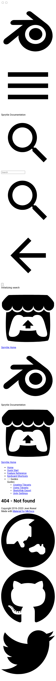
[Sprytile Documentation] (28, 57)
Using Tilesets (20, 487)
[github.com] (28, 623)
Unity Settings (20, 493)
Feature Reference (17, 473)
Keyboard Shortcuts (17, 476)
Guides (14, 479)
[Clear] (2, 284)
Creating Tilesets (22, 484)
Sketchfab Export (22, 490)
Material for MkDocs (23, 511)
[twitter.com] (28, 678)
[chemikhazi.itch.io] (28, 567)
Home (10, 467)
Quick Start (13, 470)
